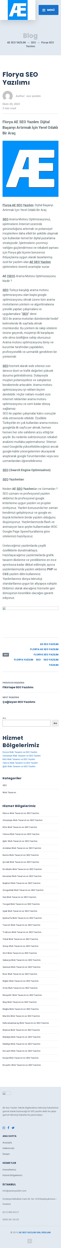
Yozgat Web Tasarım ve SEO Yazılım (21, 904)
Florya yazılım (23, 659)
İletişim (6, 1154)
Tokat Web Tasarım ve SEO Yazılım (20, 939)
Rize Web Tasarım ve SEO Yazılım (20, 974)
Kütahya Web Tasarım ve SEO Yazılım (21, 1044)
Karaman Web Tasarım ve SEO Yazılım (22, 876)
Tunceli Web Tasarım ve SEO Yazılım (21, 925)
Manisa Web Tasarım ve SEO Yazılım (21, 1030)
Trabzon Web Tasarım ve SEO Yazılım (22, 932)
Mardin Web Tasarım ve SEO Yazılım (21, 1016)
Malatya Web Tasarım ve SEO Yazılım (21, 1037)
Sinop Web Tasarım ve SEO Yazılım (20, 946)
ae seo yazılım (49, 644)
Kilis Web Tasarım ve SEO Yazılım (19, 759)
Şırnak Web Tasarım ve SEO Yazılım (21, 862)
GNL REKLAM (43, 1232)
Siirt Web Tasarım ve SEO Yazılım (20, 953)
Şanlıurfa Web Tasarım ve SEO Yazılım (22, 918)
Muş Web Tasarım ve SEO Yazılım (20, 1002)
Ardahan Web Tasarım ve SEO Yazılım (22, 848)
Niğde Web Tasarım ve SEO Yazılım (20, 981)
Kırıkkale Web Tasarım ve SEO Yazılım (22, 869)
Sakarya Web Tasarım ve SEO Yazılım (21, 960)
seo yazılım (51, 659)
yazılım (53, 665)
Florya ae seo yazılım (44, 649)
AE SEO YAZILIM (27, 1232)
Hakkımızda (8, 1148)
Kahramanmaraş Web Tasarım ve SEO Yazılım (26, 1023)
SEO (6, 654)
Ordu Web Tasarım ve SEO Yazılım (20, 988)
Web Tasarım (9, 792)
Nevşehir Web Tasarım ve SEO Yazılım (22, 995)
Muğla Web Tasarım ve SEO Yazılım (21, 1009)
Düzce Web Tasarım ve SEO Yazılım (20, 752)
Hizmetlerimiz (9, 1169)
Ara (4, 718)
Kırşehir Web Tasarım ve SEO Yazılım (22, 1065)
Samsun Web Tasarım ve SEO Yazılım (21, 967)
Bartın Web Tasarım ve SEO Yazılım (21, 855)
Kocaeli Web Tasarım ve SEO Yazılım (21, 1051)
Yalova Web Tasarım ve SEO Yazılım (20, 762)
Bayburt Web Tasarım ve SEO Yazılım (21, 883)
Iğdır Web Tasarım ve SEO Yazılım (19, 766)
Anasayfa (7, 1142)
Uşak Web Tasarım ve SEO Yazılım (20, 911)
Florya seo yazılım (46, 654)
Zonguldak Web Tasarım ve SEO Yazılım (23, 890)
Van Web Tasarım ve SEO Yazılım (19, 897)
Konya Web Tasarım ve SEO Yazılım (20, 1058)
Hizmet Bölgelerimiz (12, 1175)
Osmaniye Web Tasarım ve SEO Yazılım (22, 755)
